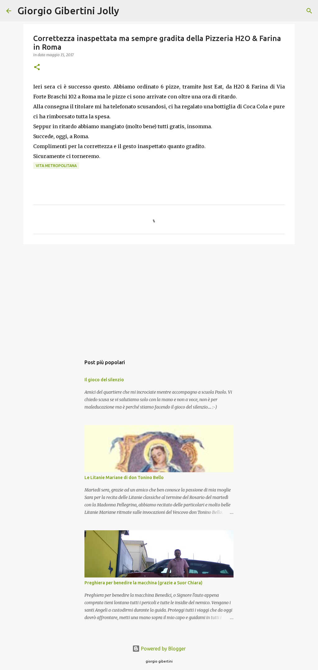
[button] (37, 67)
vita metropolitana (56, 166)
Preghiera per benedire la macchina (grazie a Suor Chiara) (143, 582)
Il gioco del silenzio (104, 379)
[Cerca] (128, 10)
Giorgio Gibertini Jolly (68, 10)
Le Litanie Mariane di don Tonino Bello (124, 477)
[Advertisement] (159, 296)
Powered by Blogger (163, 648)
